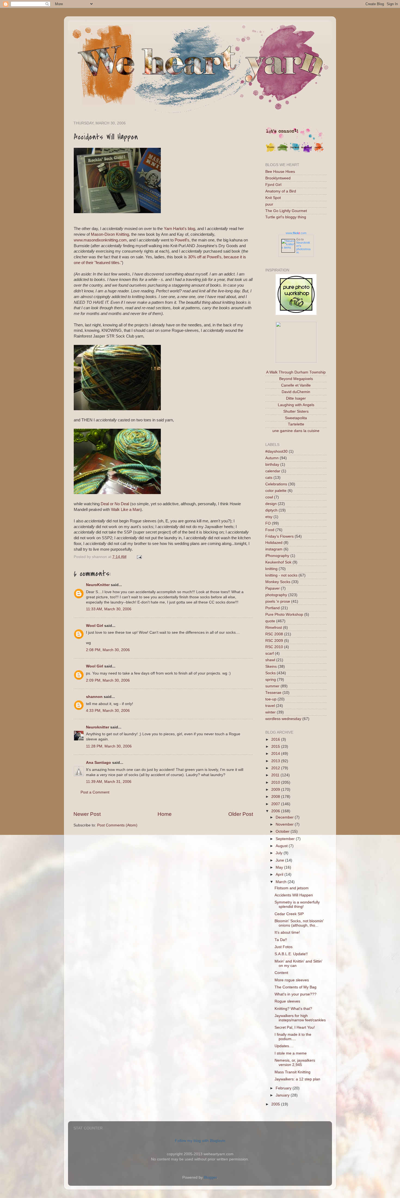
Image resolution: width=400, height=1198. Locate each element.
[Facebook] (294, 151)
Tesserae (273, 693)
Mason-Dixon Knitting (110, 234)
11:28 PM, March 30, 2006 (109, 746)
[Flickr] (270, 151)
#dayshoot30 (276, 451)
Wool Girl (94, 626)
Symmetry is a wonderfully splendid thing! (297, 904)
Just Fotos (284, 947)
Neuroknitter (97, 727)
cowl (269, 497)
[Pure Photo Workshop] (296, 314)
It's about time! (287, 932)
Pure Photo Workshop (284, 614)
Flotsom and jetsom (292, 888)
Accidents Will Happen (294, 895)
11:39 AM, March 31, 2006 (108, 782)
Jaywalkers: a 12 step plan (297, 1079)
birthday (272, 464)
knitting (271, 569)
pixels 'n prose (277, 601)
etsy (268, 517)
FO (268, 523)
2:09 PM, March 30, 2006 (108, 680)
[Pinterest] (282, 151)
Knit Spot (273, 198)
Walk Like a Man (125, 509)
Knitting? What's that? (293, 1009)
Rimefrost (273, 628)
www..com (296, 233)
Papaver (272, 588)
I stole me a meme (291, 1053)
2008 (276, 797)
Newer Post (87, 814)
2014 (276, 754)
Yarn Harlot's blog (179, 228)
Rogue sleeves (287, 1001)
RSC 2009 (274, 641)
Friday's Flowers (279, 536)
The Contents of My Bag (295, 987)
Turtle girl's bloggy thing (285, 217)
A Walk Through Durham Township (296, 372)
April (280, 874)
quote (270, 621)
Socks (270, 673)
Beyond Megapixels (296, 379)
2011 (276, 775)
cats (268, 478)
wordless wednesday (283, 719)
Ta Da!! (281, 940)
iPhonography (277, 556)
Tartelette (296, 424)
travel (270, 706)
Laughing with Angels (296, 405)
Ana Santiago (98, 763)
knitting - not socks (281, 575)
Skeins (271, 666)
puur (269, 204)
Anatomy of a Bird (280, 191)
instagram (273, 549)
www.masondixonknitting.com (100, 240)
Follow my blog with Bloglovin (200, 1141)
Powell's (182, 240)
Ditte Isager (296, 398)
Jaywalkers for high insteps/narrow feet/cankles (300, 1018)
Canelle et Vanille (296, 385)
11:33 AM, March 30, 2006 (108, 609)
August (282, 846)
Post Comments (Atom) (117, 825)
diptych (271, 510)
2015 (276, 746)
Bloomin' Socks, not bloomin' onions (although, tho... (299, 923)
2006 (276, 811)
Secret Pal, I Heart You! (295, 1027)
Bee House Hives (280, 172)
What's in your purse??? (295, 994)
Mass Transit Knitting (292, 1072)
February (284, 1088)
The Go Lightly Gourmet (286, 211)
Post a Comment (95, 792)
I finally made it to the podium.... (293, 1036)
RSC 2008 (274, 634)
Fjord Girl (273, 185)
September (286, 839)
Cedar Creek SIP (289, 914)
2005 (276, 1104)
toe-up (270, 699)
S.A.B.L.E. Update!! (291, 954)
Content (281, 973)
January (283, 1095)
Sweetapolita (296, 418)
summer (272, 686)
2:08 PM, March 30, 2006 (108, 650)
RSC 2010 (274, 647)
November (285, 824)
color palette (276, 491)
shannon (94, 697)
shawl (270, 660)
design (271, 504)
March (282, 882)
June (280, 860)
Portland (272, 608)
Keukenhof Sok (278, 562)
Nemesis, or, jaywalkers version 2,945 (295, 1062)
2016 (276, 739)
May (280, 867)
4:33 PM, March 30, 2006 (108, 711)
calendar (272, 471)
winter (270, 712)
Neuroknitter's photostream (303, 247)
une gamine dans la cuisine (295, 431)
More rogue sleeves (292, 980)
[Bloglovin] (306, 151)
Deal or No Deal (115, 504)
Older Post (240, 814)
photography (276, 595)
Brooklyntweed (278, 178)
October (283, 831)
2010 (276, 782)
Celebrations (276, 484)
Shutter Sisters (296, 411)
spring (270, 680)
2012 (276, 768)
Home (165, 814)
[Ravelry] (318, 151)
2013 (276, 761)
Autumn (272, 458)
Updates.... (284, 1046)
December (285, 817)
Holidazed (273, 543)
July (280, 853)
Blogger (210, 1177)
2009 (276, 790)
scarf (269, 653)
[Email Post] (138, 557)
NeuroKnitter (98, 585)
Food (269, 530)
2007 (276, 804)
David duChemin (296, 392)
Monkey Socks (277, 582)
